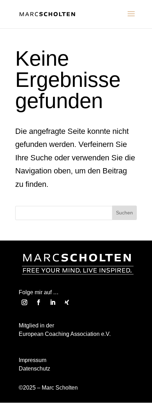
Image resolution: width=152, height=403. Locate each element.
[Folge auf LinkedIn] (52, 302)
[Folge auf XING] (66, 302)
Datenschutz (34, 369)
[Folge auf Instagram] (24, 302)
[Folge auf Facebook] (38, 302)
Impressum (32, 360)
